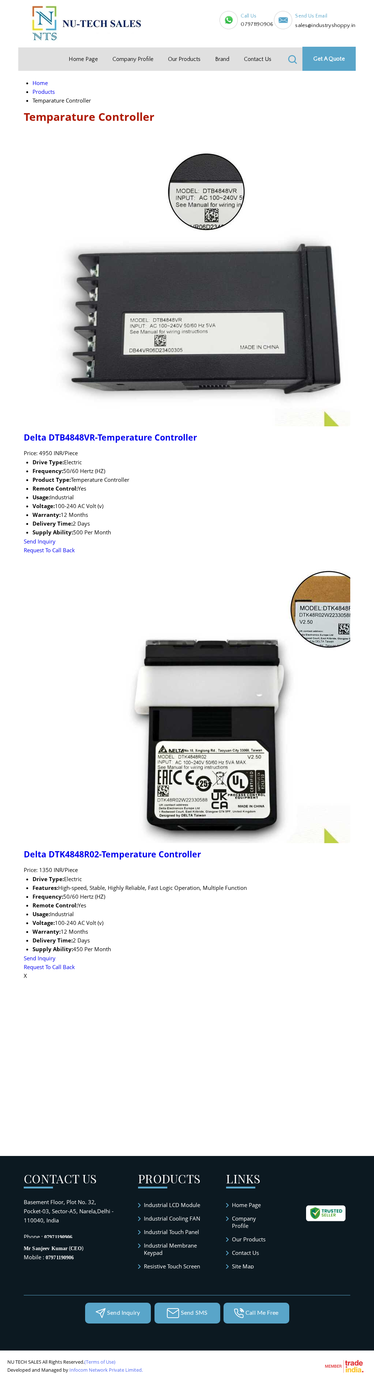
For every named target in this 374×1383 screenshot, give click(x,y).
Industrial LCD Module (172, 1205)
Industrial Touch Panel (171, 1232)
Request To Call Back (49, 550)
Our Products (184, 59)
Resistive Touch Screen (172, 1266)
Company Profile (132, 59)
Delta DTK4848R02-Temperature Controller (112, 854)
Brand (222, 59)
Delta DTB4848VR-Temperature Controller (110, 437)
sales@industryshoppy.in (325, 25)
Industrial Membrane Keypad (170, 1249)
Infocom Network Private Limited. (106, 1370)
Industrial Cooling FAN (172, 1218)
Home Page (83, 59)
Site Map (243, 1266)
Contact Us (257, 59)
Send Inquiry (40, 541)
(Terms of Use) (99, 1362)
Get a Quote (329, 58)
